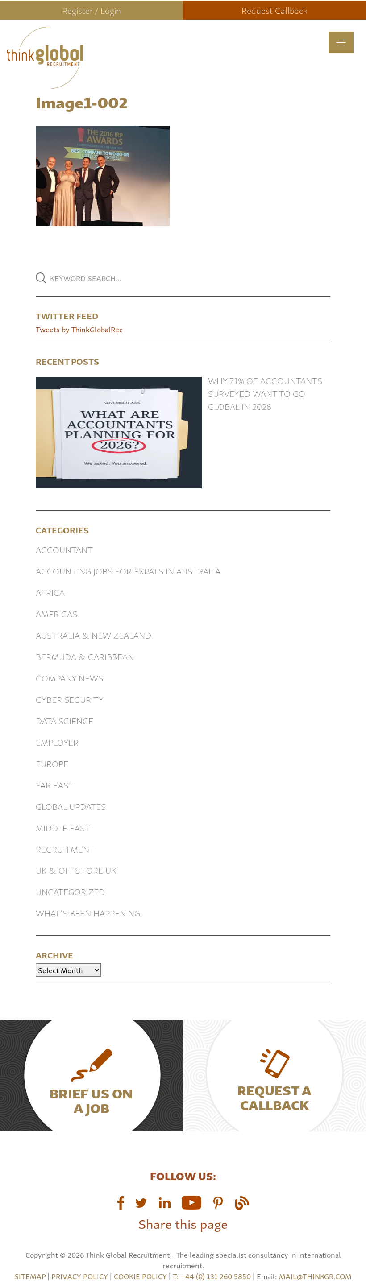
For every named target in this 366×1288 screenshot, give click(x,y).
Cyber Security (70, 699)
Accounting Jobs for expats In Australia (128, 571)
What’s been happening (88, 913)
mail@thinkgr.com (315, 1276)
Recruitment (65, 849)
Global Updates (71, 806)
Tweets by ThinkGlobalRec (79, 329)
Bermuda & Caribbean (85, 656)
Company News (69, 678)
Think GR (110, 57)
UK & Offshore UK (76, 870)
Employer (57, 742)
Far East (55, 785)
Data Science (64, 720)
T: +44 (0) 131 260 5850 (213, 1276)
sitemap (30, 1276)
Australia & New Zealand (93, 635)
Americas (56, 613)
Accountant (64, 549)
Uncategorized (70, 891)
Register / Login (91, 10)
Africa (50, 592)
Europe (52, 763)
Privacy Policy (79, 1276)
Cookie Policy (140, 1276)
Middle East (63, 827)
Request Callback (274, 10)
